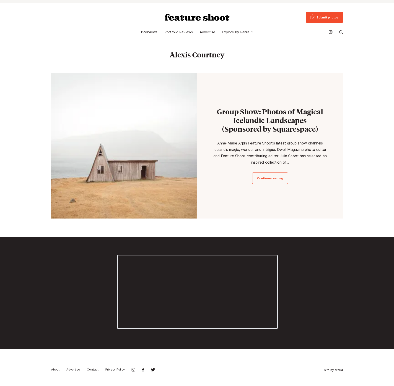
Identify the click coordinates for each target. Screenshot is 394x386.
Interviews (149, 32)
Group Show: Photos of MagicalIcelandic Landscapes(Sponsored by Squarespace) (270, 120)
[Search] (341, 32)
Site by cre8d (333, 370)
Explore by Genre (235, 32)
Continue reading (270, 178)
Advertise (207, 32)
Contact (92, 369)
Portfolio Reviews (178, 32)
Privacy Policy (115, 369)
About (55, 369)
